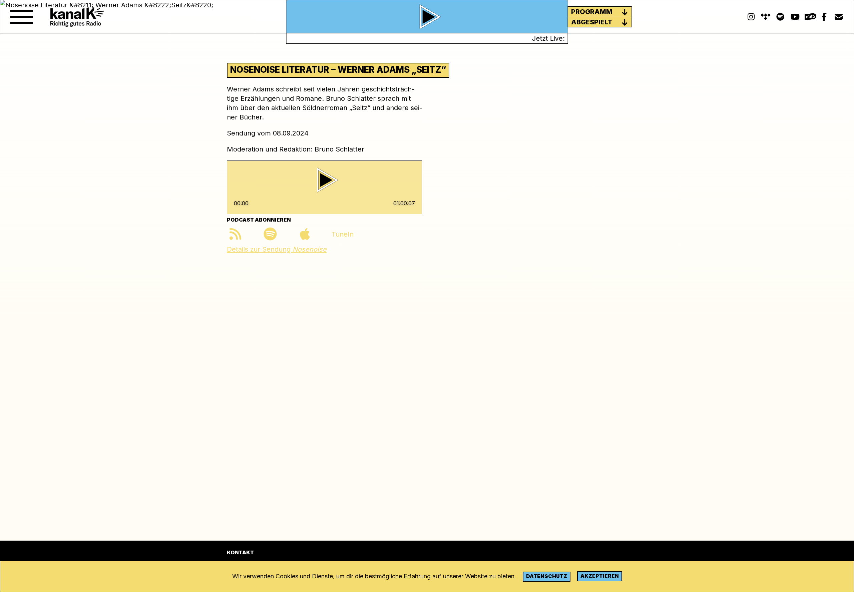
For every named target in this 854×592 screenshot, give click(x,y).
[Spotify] (766, 17)
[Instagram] (751, 17)
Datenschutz (546, 576)
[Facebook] (824, 17)
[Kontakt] (839, 17)
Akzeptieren (599, 576)
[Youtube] (795, 17)
